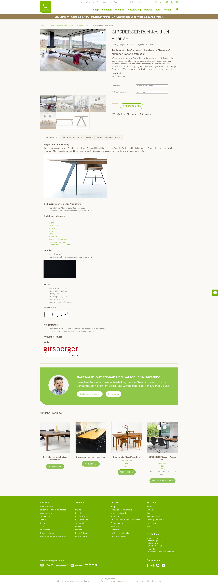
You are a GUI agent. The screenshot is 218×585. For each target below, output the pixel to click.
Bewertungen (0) (112, 137)
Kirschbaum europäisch (59, 239)
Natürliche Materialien (120, 533)
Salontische (80, 523)
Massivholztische (76, 26)
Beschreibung (51, 137)
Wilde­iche (53, 236)
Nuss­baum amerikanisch (59, 245)
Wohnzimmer (61, 26)
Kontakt (168, 9)
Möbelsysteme (81, 517)
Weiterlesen (55, 466)
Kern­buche (53, 225)
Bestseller (115, 527)
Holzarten (116, 86)
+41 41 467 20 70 (87, 2)
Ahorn (51, 220)
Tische (78, 507)
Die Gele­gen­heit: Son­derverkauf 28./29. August (138, 16)
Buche (51, 223)
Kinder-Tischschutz (119, 517)
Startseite (44, 26)
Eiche (51, 234)
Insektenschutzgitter (120, 513)
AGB (148, 527)
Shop (96, 9)
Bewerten (146, 114)
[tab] (51, 137)
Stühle (78, 510)
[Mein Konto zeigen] (172, 2)
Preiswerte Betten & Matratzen (53, 536)
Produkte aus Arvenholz (121, 510)
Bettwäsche (45, 530)
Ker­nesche (53, 228)
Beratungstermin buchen (89, 394)
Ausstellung (134, 9)
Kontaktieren (113, 394)
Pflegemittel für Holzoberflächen (125, 520)
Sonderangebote (104, 2)
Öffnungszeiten (136, 2)
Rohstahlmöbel (82, 520)
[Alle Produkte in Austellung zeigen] (155, 2)
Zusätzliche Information (71, 137)
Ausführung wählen (162, 481)
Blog (157, 9)
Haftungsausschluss (155, 520)
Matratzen (44, 520)
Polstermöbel (81, 536)
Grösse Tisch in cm (120, 92)
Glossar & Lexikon (119, 536)
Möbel (78, 513)
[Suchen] (176, 9)
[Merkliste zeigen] (166, 2)
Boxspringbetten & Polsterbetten (54, 510)
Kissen (42, 523)
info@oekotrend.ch (153, 581)
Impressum (151, 523)
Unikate (78, 530)
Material (89, 137)
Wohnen (119, 9)
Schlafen (107, 9)
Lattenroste (45, 517)
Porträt (148, 9)
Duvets (43, 527)
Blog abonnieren (120, 2)
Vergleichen (119, 114)
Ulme (51, 231)
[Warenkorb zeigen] (177, 2)
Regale (78, 527)
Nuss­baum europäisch (58, 242)
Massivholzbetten (47, 507)
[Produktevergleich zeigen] (161, 2)
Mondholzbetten (47, 513)
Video (99, 137)
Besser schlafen (47, 533)
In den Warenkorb (132, 106)
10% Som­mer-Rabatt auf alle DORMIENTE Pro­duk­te (82, 16)
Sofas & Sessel (81, 533)
